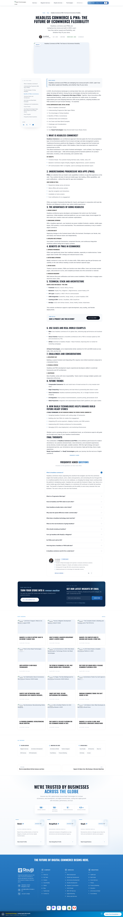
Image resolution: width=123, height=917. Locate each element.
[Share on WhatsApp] (33, 124)
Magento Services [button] (45, 2)
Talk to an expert (92, 318)
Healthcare (93, 874)
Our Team (45, 877)
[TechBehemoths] (59, 908)
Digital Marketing (71, 893)
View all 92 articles (59, 573)
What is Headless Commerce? (31, 83)
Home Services (94, 880)
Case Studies (82, 748)
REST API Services (71, 891)
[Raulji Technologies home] (26, 870)
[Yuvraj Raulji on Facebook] (91, 573)
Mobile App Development (73, 877)
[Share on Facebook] (30, 124)
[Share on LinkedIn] (23, 124)
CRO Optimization (33, 752)
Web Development (71, 874)
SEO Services (23, 752)
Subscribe (97, 598)
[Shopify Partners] (69, 908)
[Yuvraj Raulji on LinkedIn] (88, 573)
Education (92, 888)
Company (47, 870)
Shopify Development (72, 882)
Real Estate (93, 877)
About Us (99, 748)
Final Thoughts (27, 114)
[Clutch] (49, 908)
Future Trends (27, 106)
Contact (89, 752)
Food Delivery (53, 752)
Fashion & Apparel (66, 748)
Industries (94, 870)
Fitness (92, 882)
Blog (48, 12)
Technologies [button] (69, 2)
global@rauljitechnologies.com (28, 890)
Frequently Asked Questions (30, 116)
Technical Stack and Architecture (28, 97)
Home (44, 12)
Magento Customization (72, 885)
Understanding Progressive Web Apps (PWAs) (31, 87)
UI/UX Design (70, 888)
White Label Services (72, 896)
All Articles (82, 752)
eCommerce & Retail (54, 748)
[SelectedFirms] (64, 908)
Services (71, 870)
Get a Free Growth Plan (29, 599)
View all (103, 616)
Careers (45, 880)
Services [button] (34, 2)
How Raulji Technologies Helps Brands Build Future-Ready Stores (31, 110)
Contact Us (46, 893)
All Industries (91, 748)
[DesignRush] (54, 908)
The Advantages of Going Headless (30, 90)
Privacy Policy (82, 602)
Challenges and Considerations (31, 104)
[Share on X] (27, 124)
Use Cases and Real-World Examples (30, 101)
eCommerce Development (37, 748)
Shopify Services (58, 2)
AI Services (80, 2)
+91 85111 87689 (25, 893)
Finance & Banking (63, 752)
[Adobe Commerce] (74, 908)
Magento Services (24, 748)
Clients (45, 885)
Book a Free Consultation (95, 2)
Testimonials (46, 891)
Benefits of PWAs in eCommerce (31, 93)
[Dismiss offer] (101, 913)
